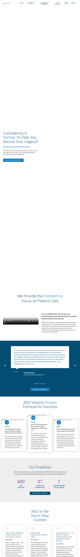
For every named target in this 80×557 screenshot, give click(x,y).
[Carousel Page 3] (39, 383)
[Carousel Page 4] (40, 383)
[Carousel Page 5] (42, 383)
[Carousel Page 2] (37, 383)
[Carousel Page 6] (44, 383)
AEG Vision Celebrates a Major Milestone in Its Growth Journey (14, 535)
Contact (73, 3)
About (21, 3)
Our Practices (57, 3)
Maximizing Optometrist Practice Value (39, 535)
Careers (66, 3)
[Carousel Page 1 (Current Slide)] (35, 383)
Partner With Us (30, 3)
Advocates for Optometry (44, 3)
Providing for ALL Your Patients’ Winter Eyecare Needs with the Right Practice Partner (65, 537)
